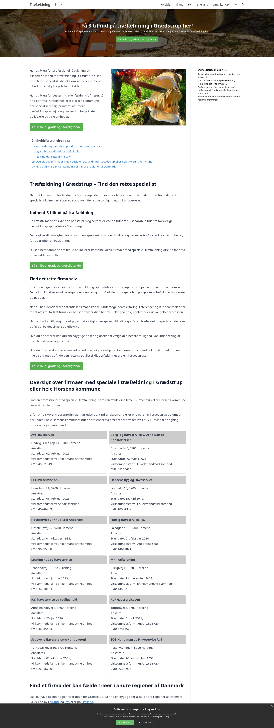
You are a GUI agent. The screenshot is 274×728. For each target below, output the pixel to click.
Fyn (190, 4)
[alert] (137, 715)
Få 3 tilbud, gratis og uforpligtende (137, 39)
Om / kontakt (221, 4)
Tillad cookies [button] (124, 723)
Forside (165, 4)
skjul (67, 140)
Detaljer (167, 717)
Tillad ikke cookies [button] (147, 723)
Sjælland (202, 4)
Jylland (179, 4)
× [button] (271, 706)
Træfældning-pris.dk (46, 4)
